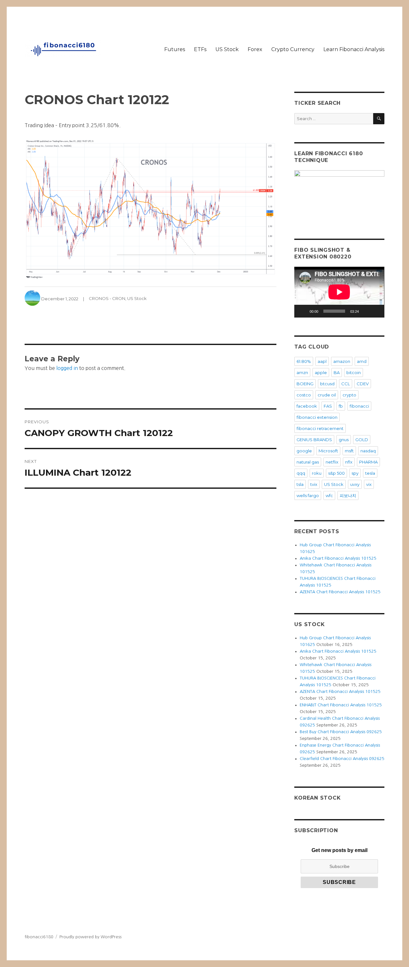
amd (362, 361)
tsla (300, 484)
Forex (255, 49)
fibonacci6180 (39, 937)
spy (355, 473)
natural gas (308, 461)
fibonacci (359, 406)
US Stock (227, 49)
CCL (345, 383)
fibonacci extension (317, 417)
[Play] (302, 311)
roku (316, 473)
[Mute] (366, 311)
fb (341, 406)
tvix (313, 484)
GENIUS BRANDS (314, 439)
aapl (322, 361)
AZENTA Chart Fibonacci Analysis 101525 (340, 592)
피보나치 (348, 495)
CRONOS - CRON (107, 298)
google (304, 450)
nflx (348, 461)
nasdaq (368, 450)
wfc (329, 495)
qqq (301, 473)
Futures (174, 49)
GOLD (361, 439)
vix (369, 484)
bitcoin (353, 372)
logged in (67, 368)
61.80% (304, 361)
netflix (332, 461)
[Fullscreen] (376, 311)
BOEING (305, 383)
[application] (339, 292)
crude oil (327, 394)
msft (349, 450)
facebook (307, 406)
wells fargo (308, 495)
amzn (302, 372)
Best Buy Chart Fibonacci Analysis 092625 (341, 732)
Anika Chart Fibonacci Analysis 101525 (338, 558)
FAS (328, 406)
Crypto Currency (292, 49)
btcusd (327, 383)
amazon (341, 361)
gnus (344, 439)
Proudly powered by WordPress (90, 937)
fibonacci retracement (320, 428)
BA (337, 372)
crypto (349, 394)
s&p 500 (336, 473)
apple (321, 372)
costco (304, 394)
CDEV (363, 383)
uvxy (354, 484)
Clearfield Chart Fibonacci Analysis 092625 (342, 758)
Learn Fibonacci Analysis (353, 49)
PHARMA (368, 461)
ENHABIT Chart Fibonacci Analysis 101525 (341, 705)
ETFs (200, 49)
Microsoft (328, 450)
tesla (370, 473)
